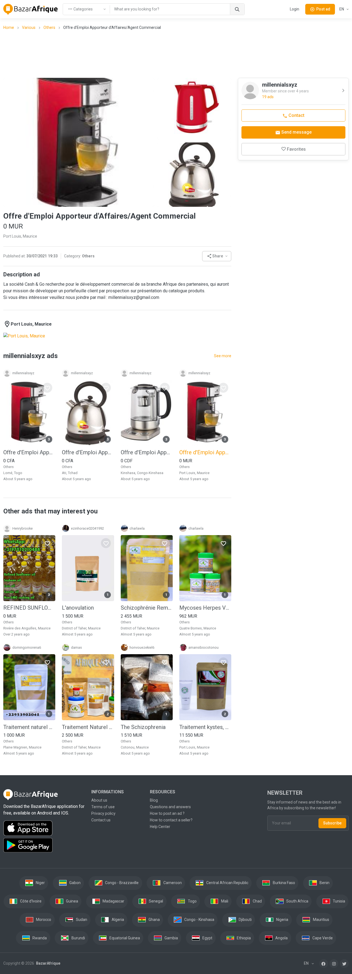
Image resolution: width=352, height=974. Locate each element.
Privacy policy (103, 813)
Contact (295, 115)
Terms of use (103, 807)
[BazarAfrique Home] (30, 9)
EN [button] (342, 9)
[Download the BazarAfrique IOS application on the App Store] (44, 828)
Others (49, 27)
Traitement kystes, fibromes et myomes (205, 727)
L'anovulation (78, 607)
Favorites (296, 149)
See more (222, 356)
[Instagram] (333, 963)
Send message (296, 132)
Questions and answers (170, 807)
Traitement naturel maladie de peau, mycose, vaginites (29, 727)
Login (294, 9)
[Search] (237, 9)
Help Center (160, 826)
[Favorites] (47, 388)
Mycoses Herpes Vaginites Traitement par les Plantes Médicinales (205, 607)
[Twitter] (344, 963)
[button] (217, 256)
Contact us (101, 820)
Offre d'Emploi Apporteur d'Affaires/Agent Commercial (29, 452)
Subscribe (332, 823)
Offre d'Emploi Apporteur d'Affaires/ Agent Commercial (88, 452)
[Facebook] (323, 963)
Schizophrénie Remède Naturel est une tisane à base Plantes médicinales (147, 607)
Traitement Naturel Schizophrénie (88, 727)
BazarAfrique (48, 963)
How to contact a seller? (171, 820)
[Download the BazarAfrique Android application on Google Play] (44, 845)
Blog (154, 800)
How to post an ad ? (167, 813)
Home (8, 27)
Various (28, 27)
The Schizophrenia (143, 727)
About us (99, 800)
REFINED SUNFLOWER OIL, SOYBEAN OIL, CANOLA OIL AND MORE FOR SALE (29, 607)
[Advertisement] (176, 53)
